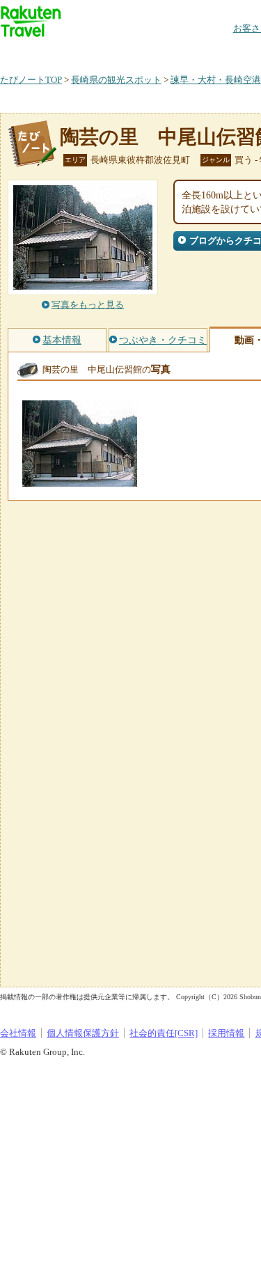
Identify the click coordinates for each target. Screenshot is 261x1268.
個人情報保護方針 (83, 1033)
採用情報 (226, 1033)
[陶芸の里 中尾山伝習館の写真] (79, 480)
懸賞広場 (163, 52)
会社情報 (18, 1033)
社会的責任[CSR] (163, 1033)
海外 (106, 52)
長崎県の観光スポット (116, 80)
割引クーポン (220, 52)
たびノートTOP (31, 80)
